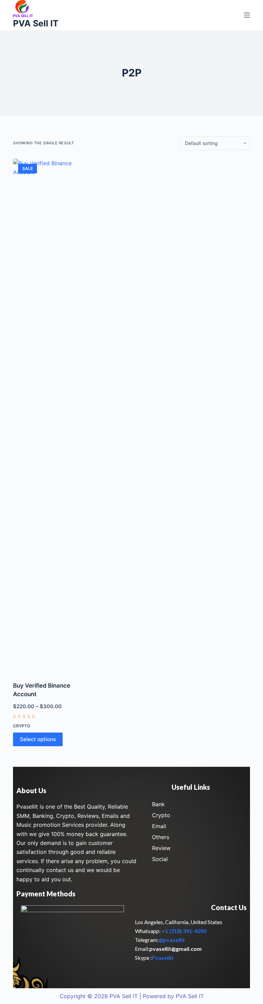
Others (160, 837)
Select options (38, 739)
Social (160, 859)
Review (161, 848)
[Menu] (247, 15)
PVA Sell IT (36, 23)
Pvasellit (163, 957)
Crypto (21, 725)
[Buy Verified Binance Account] (49, 416)
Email (159, 826)
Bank (158, 804)
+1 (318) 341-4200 (184, 931)
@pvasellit (172, 939)
